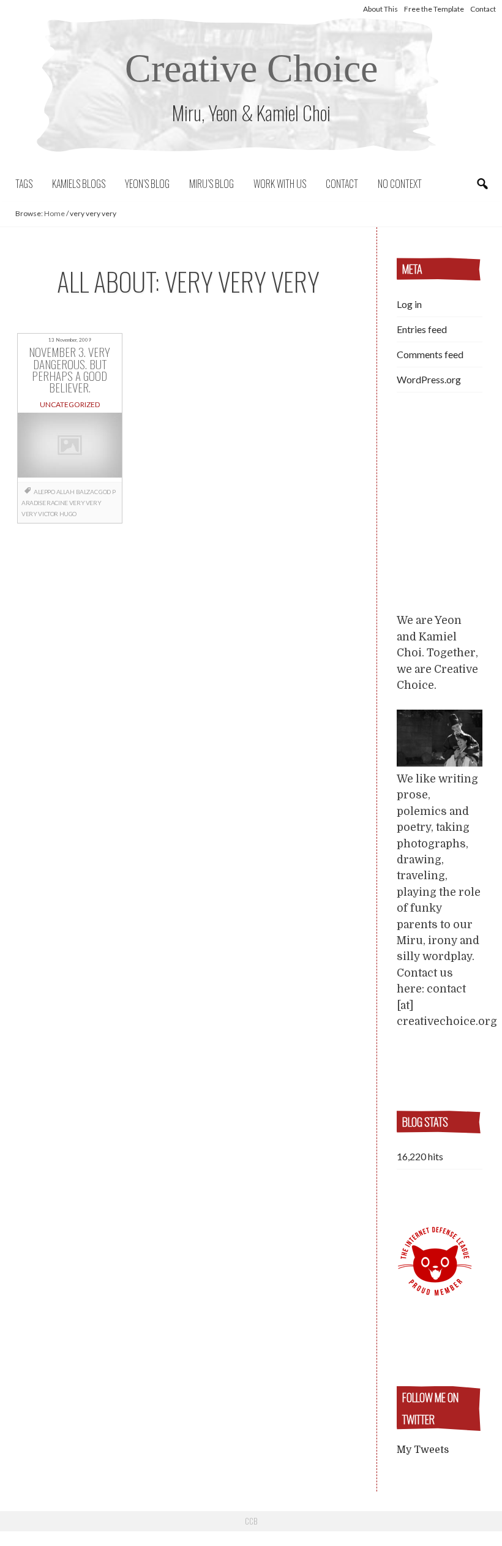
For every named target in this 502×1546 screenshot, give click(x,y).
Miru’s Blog (211, 183)
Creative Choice (251, 68)
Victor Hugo (57, 513)
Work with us (279, 183)
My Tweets (423, 1449)
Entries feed (422, 329)
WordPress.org (429, 379)
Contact (483, 8)
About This (380, 8)
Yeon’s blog (147, 183)
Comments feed (430, 354)
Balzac (87, 491)
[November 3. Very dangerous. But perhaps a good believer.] (70, 447)
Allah (65, 491)
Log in (409, 304)
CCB (251, 1521)
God (105, 491)
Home (54, 213)
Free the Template (434, 8)
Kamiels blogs (78, 183)
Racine (57, 502)
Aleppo (44, 491)
